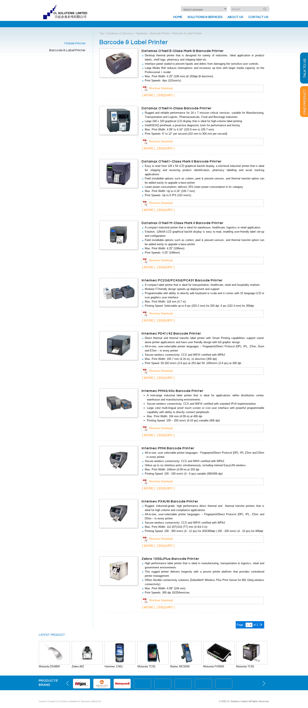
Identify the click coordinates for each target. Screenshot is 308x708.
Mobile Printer (75, 43)
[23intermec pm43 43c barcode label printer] (118, 402)
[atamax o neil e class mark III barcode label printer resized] (118, 62)
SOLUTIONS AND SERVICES (154, 694)
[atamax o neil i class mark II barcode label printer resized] (118, 173)
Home (177, 17)
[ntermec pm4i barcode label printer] (118, 460)
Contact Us (258, 17)
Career (42, 701)
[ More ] (148, 95)
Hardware (141, 33)
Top (101, 33)
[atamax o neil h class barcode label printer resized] (118, 120)
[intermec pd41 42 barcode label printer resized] (118, 345)
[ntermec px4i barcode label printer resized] (118, 513)
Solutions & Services (205, 17)
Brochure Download (160, 88)
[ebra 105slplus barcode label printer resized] (118, 570)
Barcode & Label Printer (67, 50)
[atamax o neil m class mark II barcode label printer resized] (118, 234)
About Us (235, 17)
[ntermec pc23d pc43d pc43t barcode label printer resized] (118, 292)
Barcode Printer (160, 33)
